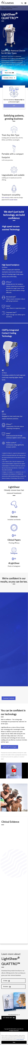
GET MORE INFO (8, 1017)
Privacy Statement (20, 1039)
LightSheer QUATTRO (6, 8)
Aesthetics (8, 7)
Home (2, 7)
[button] (22, 3)
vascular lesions (13, 199)
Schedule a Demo (8, 78)
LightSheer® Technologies (9, 747)
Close (14, 1042)
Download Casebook (8, 698)
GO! (14, 105)
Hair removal (5, 197)
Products (14, 7)
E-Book (5, 980)
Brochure (5, 986)
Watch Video (8, 72)
